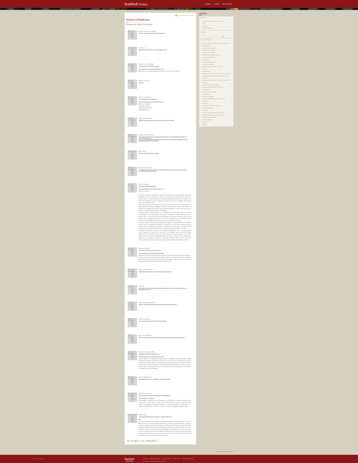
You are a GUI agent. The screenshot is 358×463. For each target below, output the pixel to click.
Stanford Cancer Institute (209, 117)
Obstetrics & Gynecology (209, 92)
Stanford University (132, 460)
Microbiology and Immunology (210, 85)
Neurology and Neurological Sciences (212, 87)
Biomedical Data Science (209, 48)
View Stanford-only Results (186, 15)
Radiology (205, 110)
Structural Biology (207, 120)
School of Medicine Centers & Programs (213, 113)
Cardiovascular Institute (208, 53)
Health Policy (205, 71)
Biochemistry (206, 46)
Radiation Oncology (207, 108)
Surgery (204, 122)
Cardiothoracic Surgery (208, 50)
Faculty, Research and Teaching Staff (212, 21)
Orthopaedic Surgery (208, 96)
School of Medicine (206, 40)
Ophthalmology (206, 94)
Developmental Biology (208, 62)
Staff (203, 23)
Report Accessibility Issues (225, 451)
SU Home (145, 458)
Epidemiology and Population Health (212, 66)
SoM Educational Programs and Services (213, 115)
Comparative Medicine (208, 57)
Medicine (204, 82)
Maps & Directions (155, 458)
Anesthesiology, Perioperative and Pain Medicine (215, 43)
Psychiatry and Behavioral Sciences (212, 105)
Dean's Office (206, 59)
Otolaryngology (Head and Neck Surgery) (213, 99)
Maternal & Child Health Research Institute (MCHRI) (216, 80)
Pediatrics (205, 103)
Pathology (205, 101)
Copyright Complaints (188, 458)
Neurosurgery (206, 89)
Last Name (203, 32)
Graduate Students (207, 28)
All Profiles (203, 18)
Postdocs (205, 26)
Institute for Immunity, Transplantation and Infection (216, 73)
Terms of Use (176, 458)
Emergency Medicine (208, 64)
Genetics (204, 69)
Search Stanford (166, 458)
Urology (204, 124)
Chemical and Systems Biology (210, 55)
